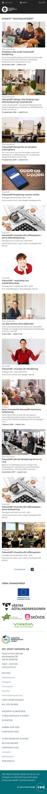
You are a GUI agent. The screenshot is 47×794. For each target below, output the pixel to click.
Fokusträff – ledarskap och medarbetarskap (23, 263)
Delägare (5, 407)
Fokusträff (6, 192)
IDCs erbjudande (8, 49)
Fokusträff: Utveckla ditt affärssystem (23, 535)
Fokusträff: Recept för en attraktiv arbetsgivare (23, 130)
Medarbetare (8, 677)
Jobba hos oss (11, 727)
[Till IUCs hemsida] (31, 787)
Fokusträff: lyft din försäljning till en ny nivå (23, 442)
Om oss (6, 673)
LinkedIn (6, 752)
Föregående (20, 569)
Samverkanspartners (12, 695)
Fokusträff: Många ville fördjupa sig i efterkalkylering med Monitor (23, 82)
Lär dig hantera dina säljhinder (23, 306)
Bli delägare (10, 704)
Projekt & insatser (13, 711)
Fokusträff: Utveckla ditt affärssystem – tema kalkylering (23, 489)
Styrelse (6, 691)
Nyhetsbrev (8, 756)
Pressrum (8, 761)
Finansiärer (7, 686)
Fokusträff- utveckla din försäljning (23, 351)
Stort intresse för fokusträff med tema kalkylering (23, 392)
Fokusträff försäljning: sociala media (23, 177)
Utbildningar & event (15, 716)
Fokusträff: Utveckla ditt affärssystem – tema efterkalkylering (23, 218)
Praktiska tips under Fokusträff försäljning (23, 34)
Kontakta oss (10, 732)
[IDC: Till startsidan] (9, 9)
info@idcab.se (9, 667)
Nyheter (7, 720)
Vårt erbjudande (13, 700)
